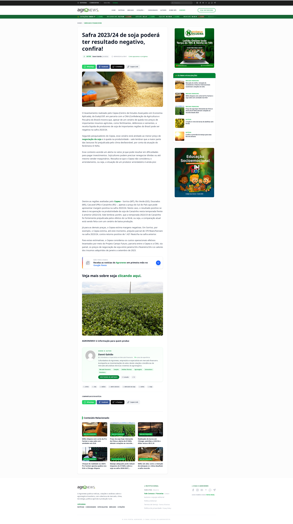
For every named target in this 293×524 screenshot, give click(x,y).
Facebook (105, 67)
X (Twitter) (119, 67)
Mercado (130, 10)
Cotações (140, 10)
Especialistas (103, 507)
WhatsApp (90, 67)
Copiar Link (134, 67)
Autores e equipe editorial (154, 497)
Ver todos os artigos (108, 377)
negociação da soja (91, 139)
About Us (156, 490)
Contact (166, 494)
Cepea (117, 201)
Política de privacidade (153, 508)
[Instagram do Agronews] (197, 3)
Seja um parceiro (206, 10)
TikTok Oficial (210, 495)
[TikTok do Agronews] (209, 3)
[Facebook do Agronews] (200, 3)
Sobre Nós (107, 3)
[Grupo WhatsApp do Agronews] (212, 3)
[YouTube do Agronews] (203, 3)
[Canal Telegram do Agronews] (215, 3)
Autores (163, 10)
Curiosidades (153, 10)
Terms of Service (164, 505)
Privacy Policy (167, 508)
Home (113, 10)
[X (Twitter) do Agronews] (206, 3)
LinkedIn (126, 377)
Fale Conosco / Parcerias (153, 493)
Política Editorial (150, 501)
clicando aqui (129, 275)
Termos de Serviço (151, 504)
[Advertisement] (122, 181)
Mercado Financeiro (93, 23)
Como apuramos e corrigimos (138, 56)
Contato (115, 3)
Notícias (121, 10)
